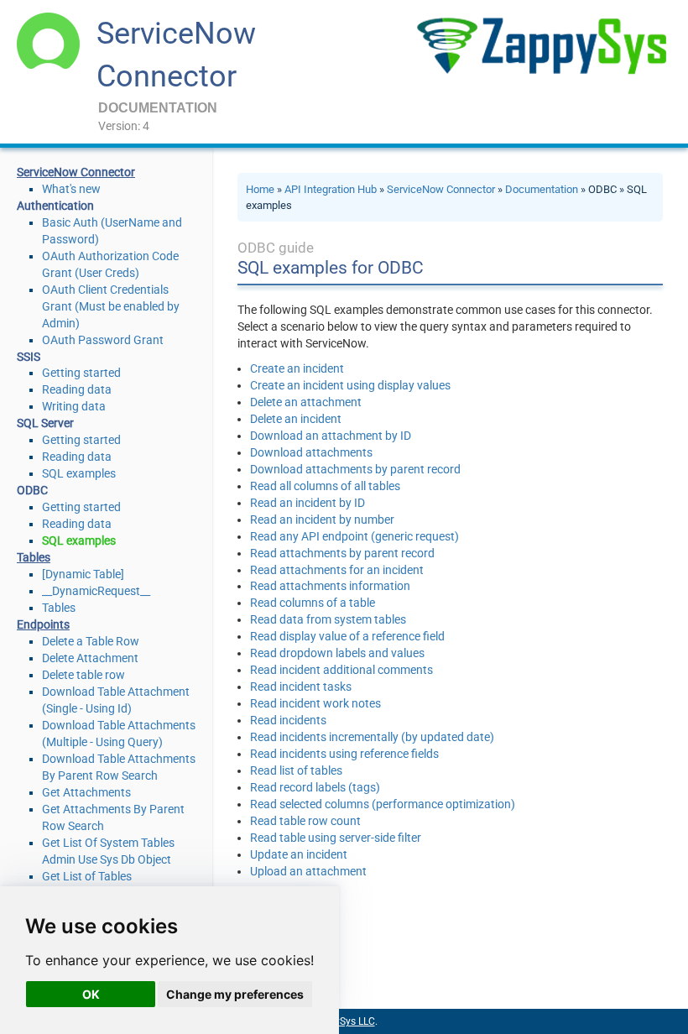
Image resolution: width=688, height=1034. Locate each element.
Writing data (74, 406)
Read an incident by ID (307, 502)
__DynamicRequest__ (96, 591)
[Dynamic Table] (83, 574)
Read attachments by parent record (342, 553)
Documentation (541, 189)
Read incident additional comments (341, 669)
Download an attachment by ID (330, 435)
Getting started (81, 372)
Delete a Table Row (90, 641)
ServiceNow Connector (441, 189)
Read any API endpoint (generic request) (354, 536)
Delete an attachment (306, 402)
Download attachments (311, 452)
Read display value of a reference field (347, 636)
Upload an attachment (308, 871)
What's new (71, 189)
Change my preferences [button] (235, 994)
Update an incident (298, 854)
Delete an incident (295, 419)
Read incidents (288, 720)
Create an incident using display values (350, 385)
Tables (59, 607)
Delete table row (83, 675)
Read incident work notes (315, 703)
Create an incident (297, 368)
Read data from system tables (328, 619)
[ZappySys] (541, 46)
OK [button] (91, 994)
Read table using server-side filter (335, 837)
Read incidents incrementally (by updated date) (372, 737)
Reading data (77, 389)
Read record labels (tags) (315, 787)
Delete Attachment (90, 658)
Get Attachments (86, 792)
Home (260, 189)
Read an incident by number (322, 519)
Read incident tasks (301, 686)
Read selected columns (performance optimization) (382, 804)
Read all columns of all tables (325, 486)
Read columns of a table (312, 602)
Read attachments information (330, 586)
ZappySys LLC (343, 1021)
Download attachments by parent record (355, 469)
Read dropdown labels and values (337, 653)
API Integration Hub (330, 189)
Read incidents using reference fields (344, 753)
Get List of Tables (87, 876)
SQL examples (79, 473)
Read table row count (305, 821)
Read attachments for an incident (337, 570)
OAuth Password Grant (103, 340)
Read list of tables (296, 770)
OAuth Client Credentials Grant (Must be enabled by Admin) (111, 306)
